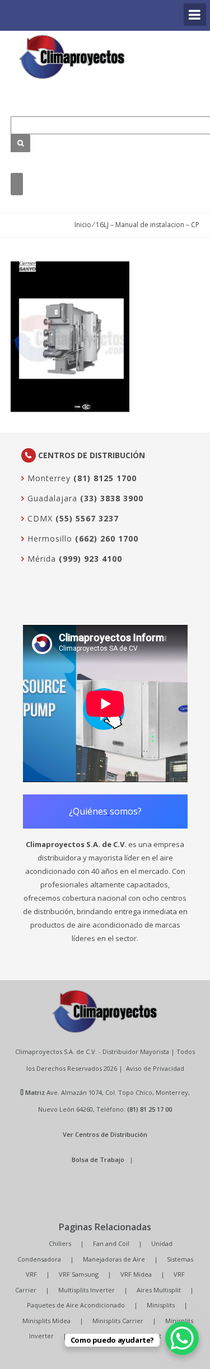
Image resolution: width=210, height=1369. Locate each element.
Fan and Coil (111, 1243)
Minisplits (161, 1305)
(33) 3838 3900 (111, 498)
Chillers (60, 1243)
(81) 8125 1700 (105, 478)
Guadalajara (51, 498)
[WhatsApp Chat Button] (182, 1338)
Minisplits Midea (46, 1320)
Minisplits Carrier (117, 1320)
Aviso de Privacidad (155, 1068)
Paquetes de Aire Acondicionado (76, 1305)
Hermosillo (48, 538)
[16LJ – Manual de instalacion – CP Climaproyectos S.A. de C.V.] (72, 57)
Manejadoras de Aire (114, 1259)
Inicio (82, 224)
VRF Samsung (79, 1274)
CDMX (39, 518)
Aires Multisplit (159, 1290)
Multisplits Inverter (86, 1290)
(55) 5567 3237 (87, 518)
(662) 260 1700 (106, 538)
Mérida (40, 558)
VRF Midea (136, 1274)
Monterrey (48, 478)
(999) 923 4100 (90, 558)
